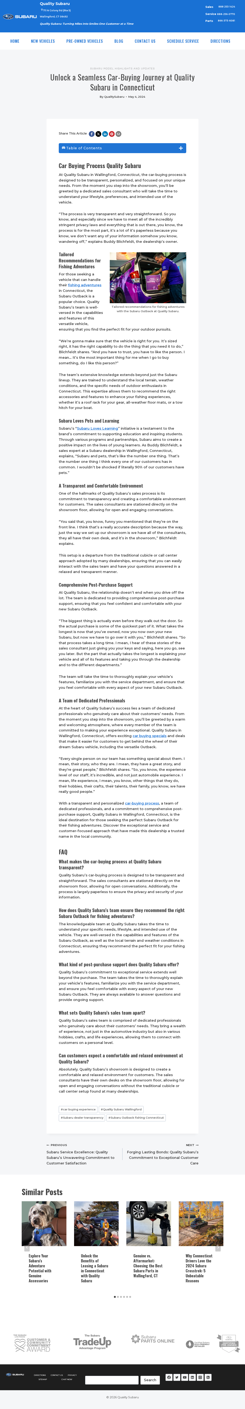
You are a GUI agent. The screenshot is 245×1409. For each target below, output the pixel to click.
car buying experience (78, 1109)
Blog (118, 41)
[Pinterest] (112, 134)
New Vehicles (43, 41)
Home (15, 41)
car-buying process (142, 803)
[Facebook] (92, 134)
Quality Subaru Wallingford (121, 1109)
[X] (98, 134)
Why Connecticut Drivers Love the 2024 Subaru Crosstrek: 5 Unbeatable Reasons (199, 1268)
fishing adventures (84, 285)
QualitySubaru (114, 97)
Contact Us (145, 41)
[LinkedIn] (105, 134)
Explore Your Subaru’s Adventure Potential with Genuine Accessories (40, 1268)
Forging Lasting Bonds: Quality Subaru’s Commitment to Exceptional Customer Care (162, 1154)
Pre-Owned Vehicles (84, 41)
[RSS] (208, 1377)
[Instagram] (200, 1377)
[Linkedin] (192, 1377)
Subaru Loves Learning (97, 428)
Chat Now (66, 1379)
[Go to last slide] (27, 1247)
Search (150, 1380)
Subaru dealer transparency (82, 1117)
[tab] (115, 1297)
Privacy (72, 1375)
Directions (220, 41)
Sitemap (42, 1379)
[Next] (218, 1247)
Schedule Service (183, 41)
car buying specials (150, 736)
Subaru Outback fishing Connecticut (136, 1117)
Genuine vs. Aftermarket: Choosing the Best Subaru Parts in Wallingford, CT (148, 1265)
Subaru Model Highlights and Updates (122, 68)
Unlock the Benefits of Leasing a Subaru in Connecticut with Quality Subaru (94, 1268)
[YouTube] (184, 1377)
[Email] (118, 134)
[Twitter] (176, 1377)
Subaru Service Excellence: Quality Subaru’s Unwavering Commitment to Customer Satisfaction (80, 1154)
